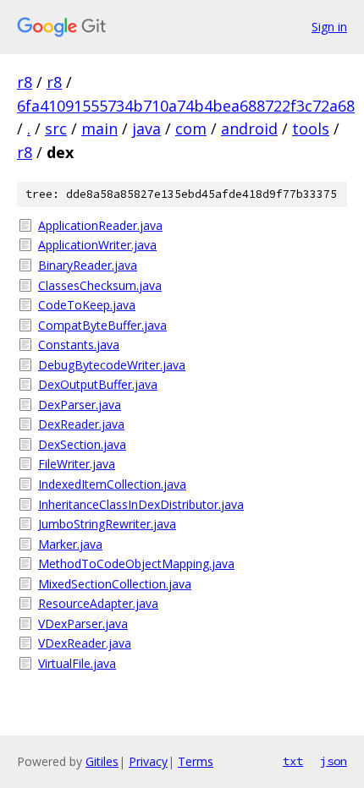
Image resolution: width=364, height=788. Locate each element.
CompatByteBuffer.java (102, 325)
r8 (24, 82)
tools (310, 128)
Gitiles (102, 761)
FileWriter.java (76, 464)
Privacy (148, 761)
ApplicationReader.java (100, 225)
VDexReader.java (84, 643)
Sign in (329, 27)
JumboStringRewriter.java (107, 524)
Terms (195, 761)
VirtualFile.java (77, 663)
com (191, 128)
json (333, 761)
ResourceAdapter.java (98, 603)
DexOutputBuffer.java (97, 384)
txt (293, 761)
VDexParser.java (83, 624)
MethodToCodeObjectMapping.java (136, 563)
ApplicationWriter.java (97, 245)
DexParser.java (79, 405)
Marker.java (70, 544)
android (249, 128)
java (146, 128)
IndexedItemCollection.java (112, 484)
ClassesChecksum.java (100, 285)
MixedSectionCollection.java (114, 584)
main (99, 128)
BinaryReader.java (87, 265)
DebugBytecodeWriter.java (111, 365)
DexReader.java (81, 424)
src (56, 128)
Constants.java (78, 345)
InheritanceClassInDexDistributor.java (141, 504)
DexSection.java (82, 444)
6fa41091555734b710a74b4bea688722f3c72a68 (186, 106)
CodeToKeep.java (86, 305)
